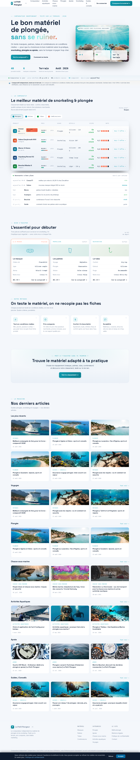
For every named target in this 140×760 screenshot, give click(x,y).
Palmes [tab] (30, 116)
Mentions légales (117, 733)
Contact (114, 739)
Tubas (79, 736)
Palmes (79, 733)
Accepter (120, 756)
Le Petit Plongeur (19, 3)
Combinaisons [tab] (56, 116)
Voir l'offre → (120, 131)
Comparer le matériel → (121, 3)
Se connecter (102, 3)
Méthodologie (116, 730)
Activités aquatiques (99, 739)
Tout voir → (124, 485)
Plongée (95, 730)
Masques (80, 730)
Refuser (111, 756)
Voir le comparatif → (20, 57)
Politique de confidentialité (120, 736)
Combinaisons (82, 739)
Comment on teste (41, 57)
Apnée (95, 733)
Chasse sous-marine (99, 736)
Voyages (95, 742)
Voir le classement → (70, 375)
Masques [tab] (18, 116)
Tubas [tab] (42, 116)
